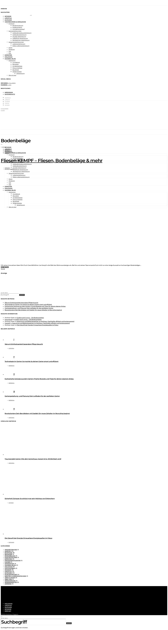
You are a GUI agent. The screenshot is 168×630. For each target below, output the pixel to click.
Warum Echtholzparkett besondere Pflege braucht (21, 302)
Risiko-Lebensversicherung (20, 46)
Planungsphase (17, 68)
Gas (10, 51)
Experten (8, 55)
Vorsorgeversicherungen (16, 42)
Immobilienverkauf (18, 29)
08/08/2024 (11, 365)
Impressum (9, 92)
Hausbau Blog (10, 58)
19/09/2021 (7, 167)
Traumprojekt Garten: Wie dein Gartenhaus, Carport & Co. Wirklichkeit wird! (33, 459)
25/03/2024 (11, 417)
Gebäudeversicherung (19, 34)
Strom (10, 47)
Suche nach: (4, 292)
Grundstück (16, 62)
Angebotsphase (17, 66)
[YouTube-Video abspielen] (84, 217)
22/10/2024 (11, 348)
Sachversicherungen (15, 31)
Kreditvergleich (17, 27)
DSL (10, 53)
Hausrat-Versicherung (19, 36)
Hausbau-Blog (10, 565)
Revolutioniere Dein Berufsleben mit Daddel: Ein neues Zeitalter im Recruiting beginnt (33, 310)
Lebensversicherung (18, 44)
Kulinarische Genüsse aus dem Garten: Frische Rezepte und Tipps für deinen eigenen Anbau (35, 306)
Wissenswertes (17, 71)
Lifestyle (8, 18)
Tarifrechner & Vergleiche (15, 22)
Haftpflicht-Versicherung (20, 38)
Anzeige (7, 150)
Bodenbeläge (9, 152)
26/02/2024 (11, 463)
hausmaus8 (8, 319)
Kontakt (7, 105)
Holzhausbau (10, 568)
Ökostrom (12, 49)
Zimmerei (8, 584)
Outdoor (8, 20)
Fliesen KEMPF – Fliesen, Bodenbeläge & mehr (51, 160)
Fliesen (7, 153)
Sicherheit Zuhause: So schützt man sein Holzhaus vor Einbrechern (30, 498)
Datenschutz (10, 94)
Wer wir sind (12, 75)
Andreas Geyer (9, 169)
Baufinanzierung (17, 25)
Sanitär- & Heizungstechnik (15, 576)
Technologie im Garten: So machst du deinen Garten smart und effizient (28, 304)
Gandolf (7, 323)
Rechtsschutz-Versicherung (20, 40)
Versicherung (20, 73)
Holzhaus (8, 57)
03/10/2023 (11, 542)
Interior (8, 16)
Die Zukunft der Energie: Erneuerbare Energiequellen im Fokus (37, 325)
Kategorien (12, 60)
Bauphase (15, 69)
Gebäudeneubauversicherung (21, 33)
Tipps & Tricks (10, 577)
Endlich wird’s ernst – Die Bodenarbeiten (30, 317)
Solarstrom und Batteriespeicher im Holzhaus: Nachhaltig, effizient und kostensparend (45, 321)
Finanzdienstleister (13, 560)
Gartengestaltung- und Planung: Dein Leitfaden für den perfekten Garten (29, 308)
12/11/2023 (11, 502)
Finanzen (11, 23)
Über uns (8, 579)
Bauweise (15, 64)
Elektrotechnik (11, 557)
